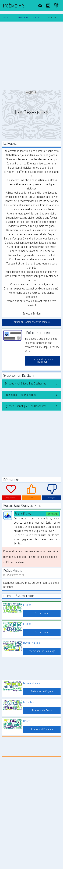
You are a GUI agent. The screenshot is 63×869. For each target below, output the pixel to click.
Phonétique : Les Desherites (20, 394)
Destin (26, 721)
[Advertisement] (31, 55)
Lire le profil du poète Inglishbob (42, 360)
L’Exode (27, 605)
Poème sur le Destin (42, 710)
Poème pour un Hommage (42, 651)
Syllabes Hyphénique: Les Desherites (25, 383)
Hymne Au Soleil (32, 642)
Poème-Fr (13, 5)
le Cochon (28, 702)
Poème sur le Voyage (42, 691)
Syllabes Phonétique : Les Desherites (26, 406)
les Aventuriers (31, 683)
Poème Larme (42, 613)
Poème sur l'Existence (42, 729)
